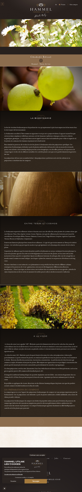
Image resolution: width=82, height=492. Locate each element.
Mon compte (73, 5)
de (56, 5)
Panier (63, 5)
